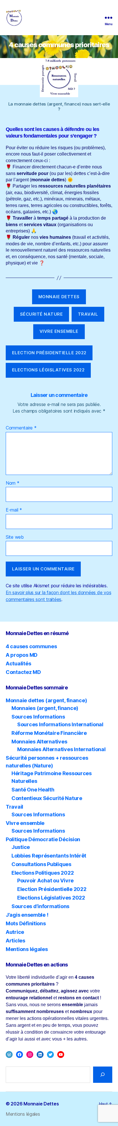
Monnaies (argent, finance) (44, 708)
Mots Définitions (26, 923)
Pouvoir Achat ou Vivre (45, 881)
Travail (14, 807)
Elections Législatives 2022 (48, 370)
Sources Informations (38, 717)
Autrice (15, 932)
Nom (12, 483)
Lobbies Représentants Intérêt (48, 856)
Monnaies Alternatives (39, 742)
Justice (20, 847)
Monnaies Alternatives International (61, 749)
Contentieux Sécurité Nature (46, 798)
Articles (15, 941)
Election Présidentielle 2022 (49, 352)
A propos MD (22, 655)
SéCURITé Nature (41, 314)
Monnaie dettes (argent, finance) (46, 700)
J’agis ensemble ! (27, 915)
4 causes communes (31, 646)
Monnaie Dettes (41, 1104)
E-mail (14, 510)
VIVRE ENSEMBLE (59, 331)
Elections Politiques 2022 (42, 873)
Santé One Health (32, 790)
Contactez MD (23, 672)
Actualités (18, 664)
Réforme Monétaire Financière (48, 733)
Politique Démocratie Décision (43, 839)
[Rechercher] (102, 1075)
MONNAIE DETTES (59, 296)
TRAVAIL (88, 314)
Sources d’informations (40, 906)
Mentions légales (27, 949)
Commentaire (21, 428)
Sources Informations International (60, 724)
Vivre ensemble (25, 823)
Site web (15, 537)
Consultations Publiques (41, 864)
